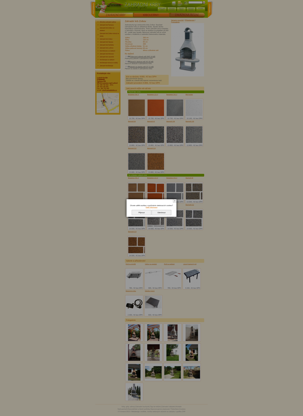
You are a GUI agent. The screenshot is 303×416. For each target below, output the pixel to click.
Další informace (151, 207)
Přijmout (141, 213)
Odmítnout (161, 213)
